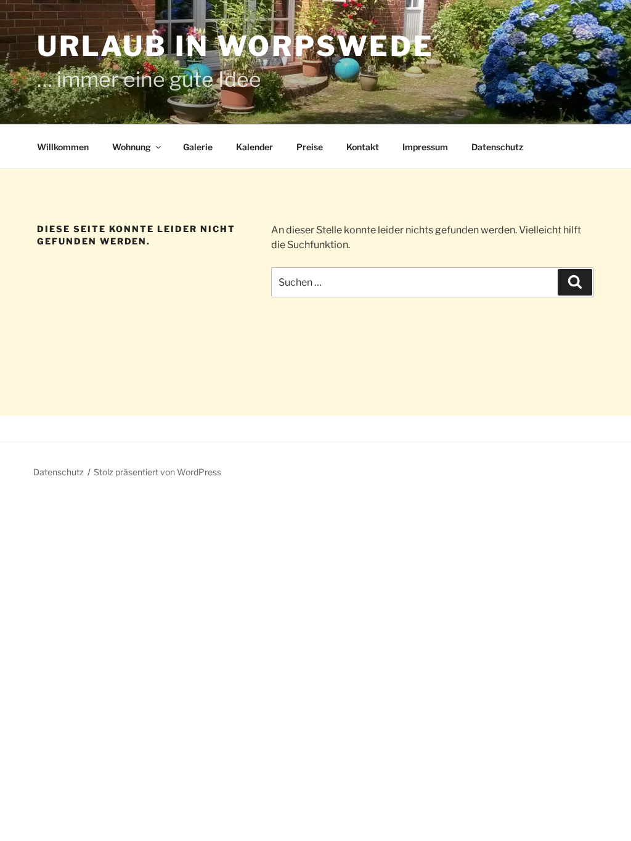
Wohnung (131, 147)
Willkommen (63, 147)
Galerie (198, 147)
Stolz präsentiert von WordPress (157, 472)
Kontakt (362, 147)
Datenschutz (497, 147)
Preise (309, 147)
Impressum (425, 147)
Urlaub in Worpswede (235, 46)
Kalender (254, 147)
